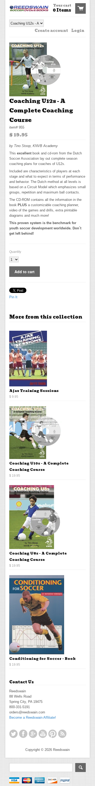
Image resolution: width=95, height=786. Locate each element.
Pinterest (52, 734)
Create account (51, 31)
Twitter (13, 734)
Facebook (23, 734)
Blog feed (62, 734)
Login (77, 31)
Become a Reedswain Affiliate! (32, 717)
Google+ (33, 734)
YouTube (43, 734)
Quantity (15, 252)
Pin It (13, 297)
